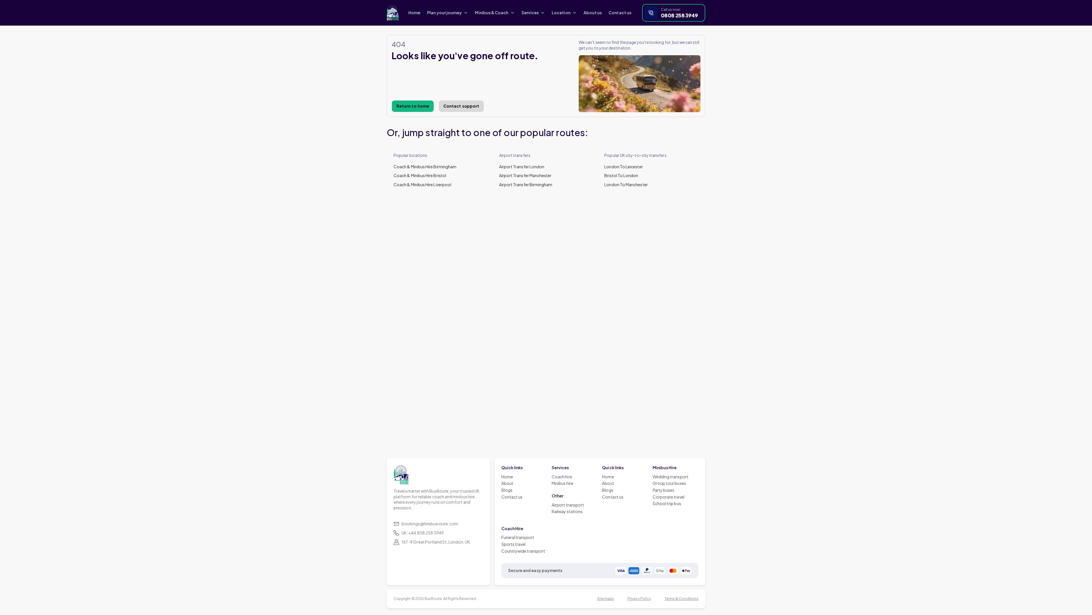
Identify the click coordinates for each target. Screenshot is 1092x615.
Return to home (412, 105)
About (507, 483)
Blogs (506, 490)
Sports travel (513, 544)
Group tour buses (669, 483)
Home (414, 12)
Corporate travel (668, 496)
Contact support (461, 105)
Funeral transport (517, 537)
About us (593, 12)
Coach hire (562, 476)
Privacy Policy (639, 598)
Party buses (664, 490)
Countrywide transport (523, 551)
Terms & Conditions (681, 598)
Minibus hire (562, 483)
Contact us (620, 12)
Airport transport (568, 504)
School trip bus (667, 503)
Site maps (605, 598)
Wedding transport (670, 476)
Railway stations (567, 511)
